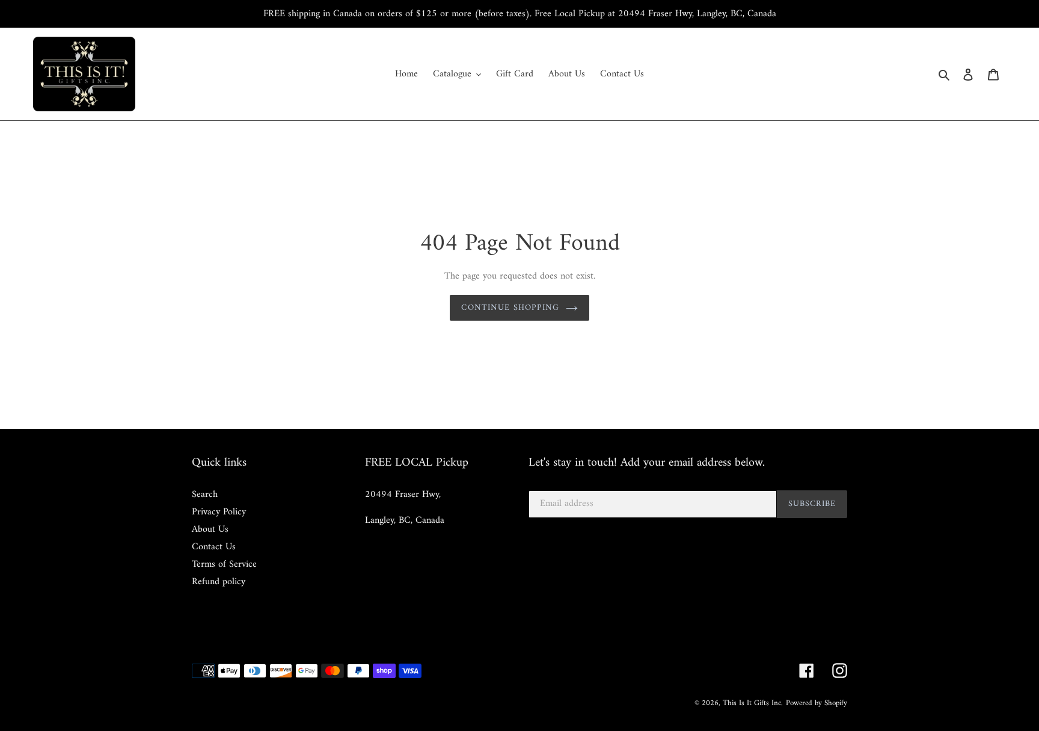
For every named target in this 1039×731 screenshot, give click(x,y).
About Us (210, 529)
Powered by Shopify (816, 703)
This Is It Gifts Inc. (753, 703)
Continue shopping (510, 307)
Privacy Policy (219, 512)
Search (205, 494)
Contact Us (214, 546)
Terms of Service (224, 564)
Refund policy (218, 581)
